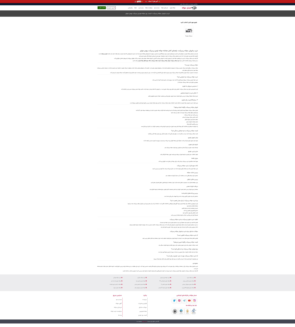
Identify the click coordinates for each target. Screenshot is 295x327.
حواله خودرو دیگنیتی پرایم (188, 281)
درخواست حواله (148, 8)
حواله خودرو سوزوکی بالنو (140, 287)
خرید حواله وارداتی (117, 277)
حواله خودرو (172, 8)
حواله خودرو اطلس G (165, 284)
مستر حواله (144, 321)
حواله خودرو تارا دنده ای (116, 281)
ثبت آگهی (101, 7)
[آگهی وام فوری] (147, 1)
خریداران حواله (164, 8)
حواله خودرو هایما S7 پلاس (164, 287)
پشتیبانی (130, 8)
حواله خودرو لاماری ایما (141, 281)
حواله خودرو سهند (117, 287)
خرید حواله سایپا (190, 277)
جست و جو (156, 8)
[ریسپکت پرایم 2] (188, 30)
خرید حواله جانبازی (142, 277)
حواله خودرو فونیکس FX (164, 281)
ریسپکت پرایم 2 (188, 36)
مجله (135, 8)
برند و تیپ (141, 8)
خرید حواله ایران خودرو (165, 277)
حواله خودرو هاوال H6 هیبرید (188, 287)
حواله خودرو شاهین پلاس (140, 284)
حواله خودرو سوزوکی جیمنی (188, 284)
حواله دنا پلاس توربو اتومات (115, 284)
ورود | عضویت (111, 8)
